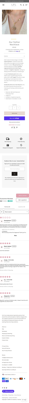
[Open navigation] (3, 5)
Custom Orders (5, 338)
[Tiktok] (6, 388)
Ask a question (22, 200)
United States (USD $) (9, 374)
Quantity (15, 104)
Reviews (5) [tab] (7, 206)
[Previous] (4, 12)
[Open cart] (26, 5)
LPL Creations (13, 399)
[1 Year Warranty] (21, 139)
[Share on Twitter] (14, 127)
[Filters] (1, 212)
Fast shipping (8, 141)
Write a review (23, 195)
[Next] (8, 12)
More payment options (14, 122)
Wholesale (4, 331)
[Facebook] (2, 388)
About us (4, 326)
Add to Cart (14, 113)
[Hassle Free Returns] (21, 146)
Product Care (5, 340)
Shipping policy (5, 397)
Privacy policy (10, 395)
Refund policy (4, 395)
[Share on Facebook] (12, 127)
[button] (12, 124)
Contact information (13, 397)
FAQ (3, 329)
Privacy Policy (5, 346)
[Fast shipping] (7, 139)
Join (14, 173)
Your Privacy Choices (7, 350)
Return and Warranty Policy (8, 335)
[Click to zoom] (24, 12)
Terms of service (17, 395)
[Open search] (21, 5)
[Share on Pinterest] (16, 127)
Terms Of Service (6, 348)
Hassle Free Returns (21, 147)
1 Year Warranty (21, 141)
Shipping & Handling (7, 333)
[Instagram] (4, 388)
